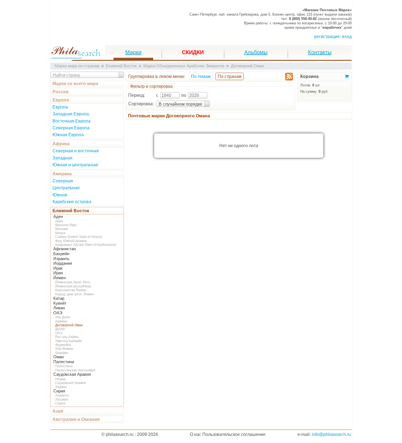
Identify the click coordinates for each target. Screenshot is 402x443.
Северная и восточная (76, 150)
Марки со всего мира (75, 83)
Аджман (61, 321)
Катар (58, 298)
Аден (58, 216)
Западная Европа (71, 114)
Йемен (59, 278)
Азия (58, 411)
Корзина (309, 76)
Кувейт (59, 303)
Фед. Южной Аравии (71, 241)
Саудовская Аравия (72, 374)
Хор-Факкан (64, 349)
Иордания (62, 263)
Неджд (60, 379)
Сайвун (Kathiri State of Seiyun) (79, 237)
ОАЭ (57, 313)
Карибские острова (72, 201)
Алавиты (62, 395)
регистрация (327, 36)
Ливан (59, 308)
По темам (201, 76)
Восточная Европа (72, 121)
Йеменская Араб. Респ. (73, 282)
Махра (60, 233)
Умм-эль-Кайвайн (68, 341)
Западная (62, 158)
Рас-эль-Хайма (66, 337)
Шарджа (61, 353)
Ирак (58, 268)
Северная (63, 181)
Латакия (61, 399)
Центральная (66, 187)
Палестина (63, 362)
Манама (61, 229)
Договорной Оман (69, 325)
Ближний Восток (71, 210)
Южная (60, 195)
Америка (62, 173)
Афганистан (64, 249)
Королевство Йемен (70, 290)
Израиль (61, 259)
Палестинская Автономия (75, 370)
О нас (195, 434)
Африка (61, 143)
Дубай (60, 329)
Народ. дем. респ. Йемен (74, 294)
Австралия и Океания (76, 419)
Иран (58, 273)
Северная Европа (71, 128)
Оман (58, 357)
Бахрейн (61, 254)
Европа (61, 100)
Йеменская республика (73, 286)
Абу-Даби (62, 317)
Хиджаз (61, 387)
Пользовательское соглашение (234, 434)
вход (347, 36)
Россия (60, 91)
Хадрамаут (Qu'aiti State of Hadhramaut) (85, 245)
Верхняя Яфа (66, 225)
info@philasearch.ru (331, 434)
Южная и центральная (75, 164)
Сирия (59, 391)
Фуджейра (63, 345)
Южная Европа (68, 134)
